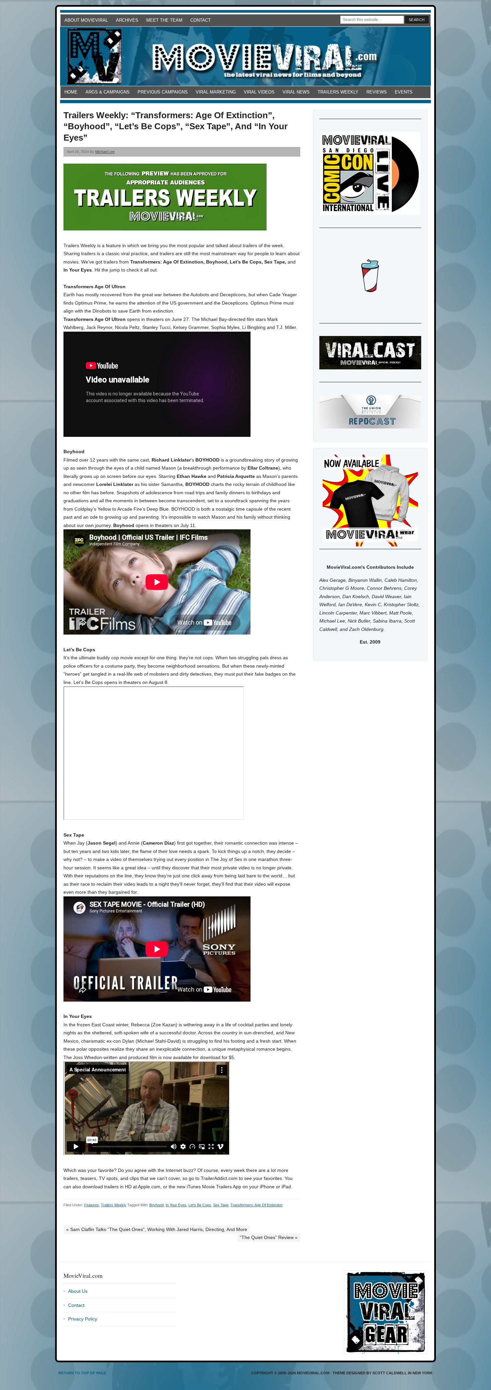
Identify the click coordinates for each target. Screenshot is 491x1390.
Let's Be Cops (199, 1205)
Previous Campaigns (163, 92)
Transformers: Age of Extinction (256, 1205)
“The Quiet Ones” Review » (269, 1237)
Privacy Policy (82, 1319)
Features (91, 1205)
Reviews (376, 92)
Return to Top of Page (82, 1373)
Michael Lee (105, 152)
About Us (78, 1291)
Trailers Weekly (338, 92)
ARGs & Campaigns (108, 92)
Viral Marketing (216, 92)
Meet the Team (164, 20)
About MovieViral (86, 20)
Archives (127, 20)
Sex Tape (220, 1205)
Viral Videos (259, 92)
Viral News (296, 92)
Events (404, 92)
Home (70, 92)
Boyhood (156, 1205)
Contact (200, 20)
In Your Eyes (176, 1205)
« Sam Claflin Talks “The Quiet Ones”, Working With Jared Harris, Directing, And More (156, 1229)
